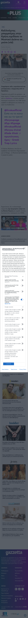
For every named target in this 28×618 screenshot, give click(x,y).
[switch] (22, 280)
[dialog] (14, 309)
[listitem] (14, 276)
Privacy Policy (22, 369)
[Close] (24, 248)
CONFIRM (8, 363)
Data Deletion (5, 369)
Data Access (14, 369)
